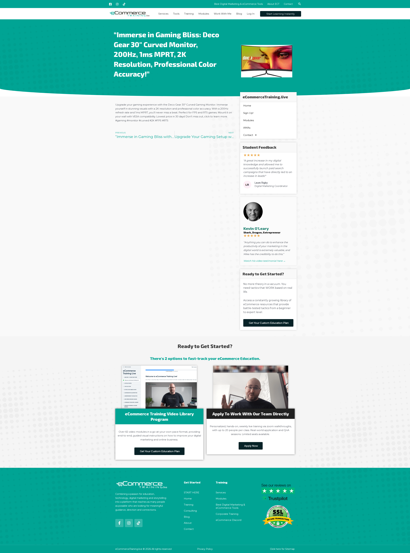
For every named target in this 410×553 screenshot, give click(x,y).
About (188, 522)
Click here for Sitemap (282, 549)
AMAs (246, 127)
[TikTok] (124, 4)
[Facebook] (110, 4)
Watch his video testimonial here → (264, 260)
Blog (239, 13)
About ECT (273, 4)
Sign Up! (248, 112)
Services (163, 13)
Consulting (190, 510)
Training (189, 13)
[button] (299, 4)
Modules (203, 13)
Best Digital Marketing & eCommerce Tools (238, 4)
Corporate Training (227, 513)
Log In (250, 13)
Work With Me (222, 13)
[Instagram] (117, 4)
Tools (176, 13)
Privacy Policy (205, 549)
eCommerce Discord (228, 520)
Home (247, 105)
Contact (288, 4)
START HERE (191, 492)
